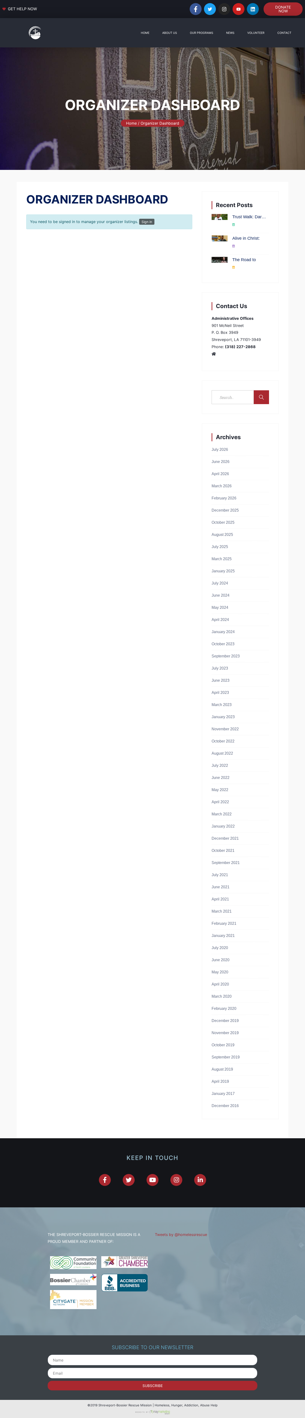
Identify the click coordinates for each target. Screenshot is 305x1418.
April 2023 (220, 693)
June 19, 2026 (245, 246)
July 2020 (220, 948)
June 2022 (220, 778)
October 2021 (223, 851)
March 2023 (222, 705)
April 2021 (220, 899)
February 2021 (224, 923)
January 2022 (223, 826)
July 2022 (220, 765)
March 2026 (222, 486)
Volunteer (255, 33)
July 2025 (220, 547)
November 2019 (225, 1033)
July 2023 (220, 668)
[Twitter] (210, 9)
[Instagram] (224, 9)
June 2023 (220, 680)
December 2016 (225, 1106)
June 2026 (220, 462)
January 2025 (223, 571)
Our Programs (201, 33)
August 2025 (222, 535)
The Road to (244, 259)
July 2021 (220, 875)
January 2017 (223, 1094)
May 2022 (220, 790)
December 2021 (225, 838)
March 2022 (222, 814)
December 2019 (225, 1021)
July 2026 (220, 449)
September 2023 (226, 656)
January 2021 (223, 936)
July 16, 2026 (244, 225)
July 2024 (220, 583)
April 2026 (220, 474)
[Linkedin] (253, 9)
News (230, 33)
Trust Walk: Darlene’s (249, 216)
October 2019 (223, 1045)
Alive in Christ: (246, 238)
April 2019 (220, 1081)
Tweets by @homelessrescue (181, 1234)
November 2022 (225, 729)
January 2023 (223, 717)
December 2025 (225, 510)
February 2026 (224, 498)
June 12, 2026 (245, 267)
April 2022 (220, 802)
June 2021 (220, 887)
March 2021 (222, 911)
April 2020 (220, 984)
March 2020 (222, 996)
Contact (284, 33)
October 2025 (223, 522)
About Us (169, 33)
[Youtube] (238, 9)
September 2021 (226, 863)
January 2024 (223, 632)
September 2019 (226, 1057)
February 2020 (224, 1008)
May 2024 (220, 607)
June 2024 (220, 595)
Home (145, 33)
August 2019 (222, 1069)
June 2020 (220, 960)
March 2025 (222, 559)
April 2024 (220, 620)
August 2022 (222, 753)
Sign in (147, 222)
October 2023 (223, 644)
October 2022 (223, 741)
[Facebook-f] (196, 9)
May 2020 (220, 972)
